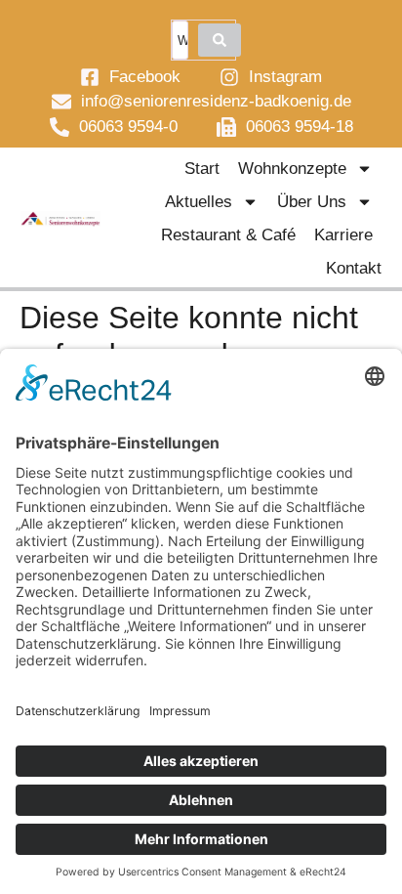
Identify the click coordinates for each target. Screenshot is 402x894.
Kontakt (354, 268)
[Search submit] (219, 40)
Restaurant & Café (228, 235)
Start (202, 168)
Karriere (343, 235)
